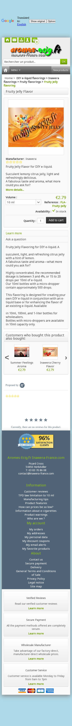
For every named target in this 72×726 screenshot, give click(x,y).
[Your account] (27, 40)
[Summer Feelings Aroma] (21, 352)
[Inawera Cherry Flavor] (50, 352)
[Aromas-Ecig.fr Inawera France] (36, 50)
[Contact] (14, 40)
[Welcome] (7, 40)
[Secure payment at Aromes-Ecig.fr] (36, 690)
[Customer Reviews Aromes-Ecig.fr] (36, 442)
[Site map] (21, 40)
